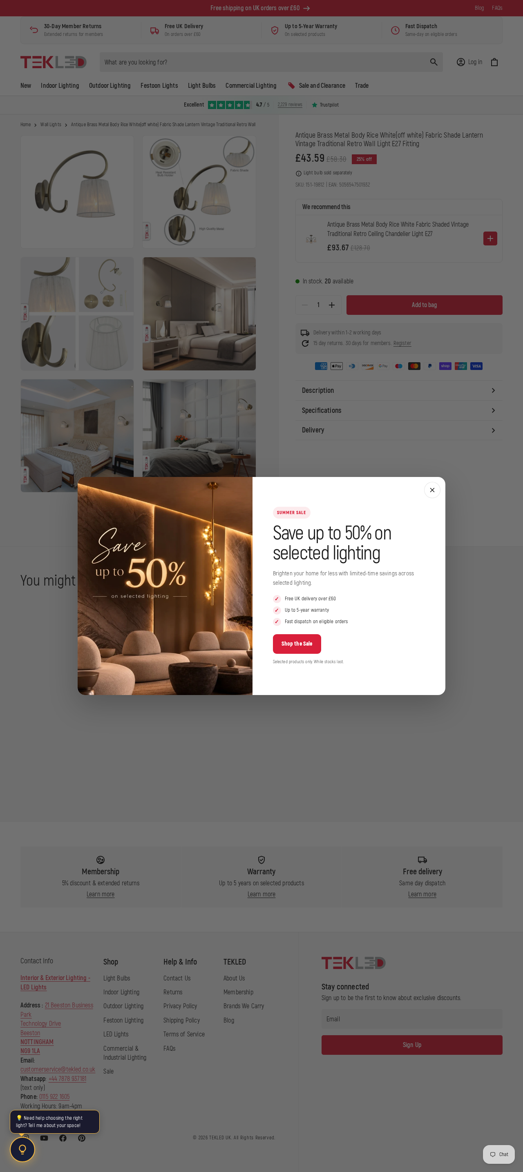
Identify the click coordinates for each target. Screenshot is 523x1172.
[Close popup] (432, 490)
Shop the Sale (297, 643)
